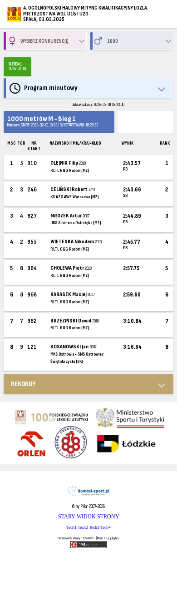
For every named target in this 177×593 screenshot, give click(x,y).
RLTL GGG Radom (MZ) (69, 170)
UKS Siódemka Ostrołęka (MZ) (75, 223)
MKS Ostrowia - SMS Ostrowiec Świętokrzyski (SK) (77, 358)
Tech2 (83, 527)
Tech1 (71, 527)
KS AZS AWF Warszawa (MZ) (74, 197)
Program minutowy (51, 88)
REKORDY (23, 384)
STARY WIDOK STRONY (88, 516)
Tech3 (94, 527)
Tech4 (105, 527)
